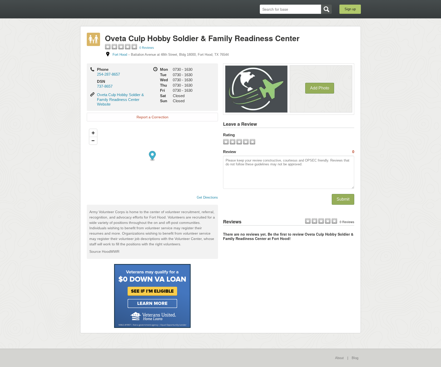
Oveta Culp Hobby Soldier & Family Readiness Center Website (120, 99)
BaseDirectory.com (117, 9)
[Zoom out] (93, 140)
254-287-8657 (108, 74)
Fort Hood (120, 54)
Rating (229, 135)
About (339, 358)
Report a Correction (152, 117)
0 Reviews (146, 48)
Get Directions (207, 197)
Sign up (350, 9)
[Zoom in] (93, 133)
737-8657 (105, 86)
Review (288, 152)
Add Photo (319, 88)
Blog (355, 358)
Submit (343, 199)
